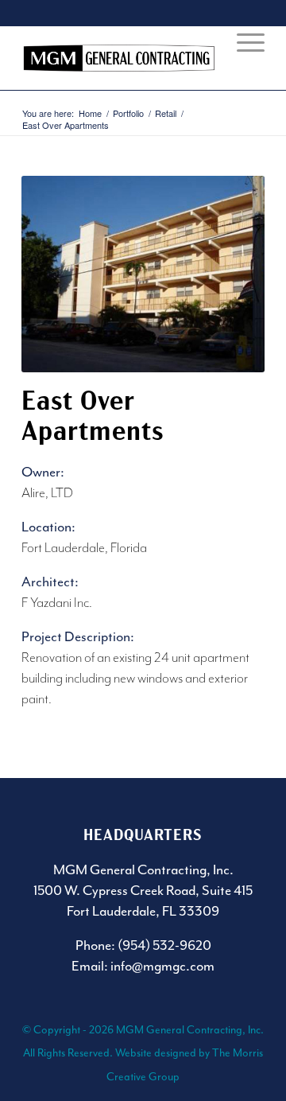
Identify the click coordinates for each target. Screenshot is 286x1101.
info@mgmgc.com (162, 966)
